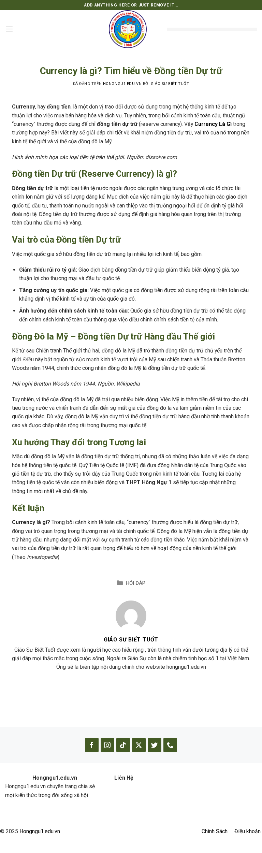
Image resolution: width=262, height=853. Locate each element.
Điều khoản (247, 831)
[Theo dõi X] (139, 745)
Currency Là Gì (213, 124)
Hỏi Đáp (135, 583)
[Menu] (9, 29)
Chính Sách (215, 831)
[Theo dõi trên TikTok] (123, 745)
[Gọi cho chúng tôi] (170, 745)
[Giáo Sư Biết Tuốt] (131, 615)
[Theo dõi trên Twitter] (154, 745)
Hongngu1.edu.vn (39, 831)
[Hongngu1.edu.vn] (127, 29)
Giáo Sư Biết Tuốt (170, 84)
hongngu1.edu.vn (122, 84)
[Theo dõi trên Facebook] (92, 745)
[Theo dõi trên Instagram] (107, 745)
